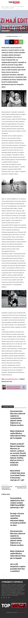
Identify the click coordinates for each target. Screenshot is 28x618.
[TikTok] (6, 597)
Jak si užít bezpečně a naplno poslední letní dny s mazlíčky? (18, 567)
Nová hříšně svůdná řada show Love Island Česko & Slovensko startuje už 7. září (17, 475)
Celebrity (7, 6)
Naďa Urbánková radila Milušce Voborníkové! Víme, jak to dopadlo (18, 434)
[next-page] (5, 576)
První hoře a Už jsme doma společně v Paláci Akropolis (7, 488)
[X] (11, 42)
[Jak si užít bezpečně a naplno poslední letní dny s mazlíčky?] (5, 565)
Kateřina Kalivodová (12, 36)
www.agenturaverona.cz (12, 379)
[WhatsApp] (21, 42)
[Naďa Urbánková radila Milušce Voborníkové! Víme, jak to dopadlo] (5, 432)
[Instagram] (4, 597)
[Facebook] (7, 42)
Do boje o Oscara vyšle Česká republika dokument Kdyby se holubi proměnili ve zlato (18, 519)
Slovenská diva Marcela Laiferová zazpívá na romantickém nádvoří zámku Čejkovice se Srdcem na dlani (17, 418)
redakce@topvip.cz (22, 612)
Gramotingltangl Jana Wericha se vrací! (20, 487)
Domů (3, 6)
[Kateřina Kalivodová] (3, 36)
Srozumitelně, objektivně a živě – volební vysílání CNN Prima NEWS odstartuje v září (17, 503)
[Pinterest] (16, 42)
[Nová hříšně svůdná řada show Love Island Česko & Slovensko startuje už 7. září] (5, 472)
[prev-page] (3, 576)
